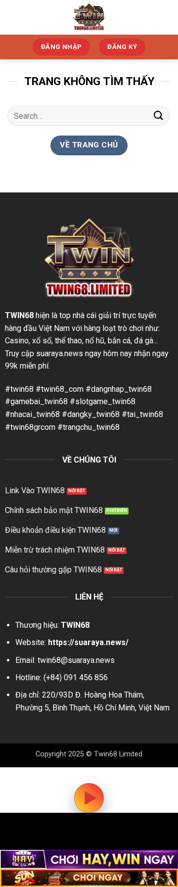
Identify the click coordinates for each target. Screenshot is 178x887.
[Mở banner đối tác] (89, 859)
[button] (165, 17)
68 (29, 315)
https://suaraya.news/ (88, 642)
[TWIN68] (89, 17)
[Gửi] (159, 116)
